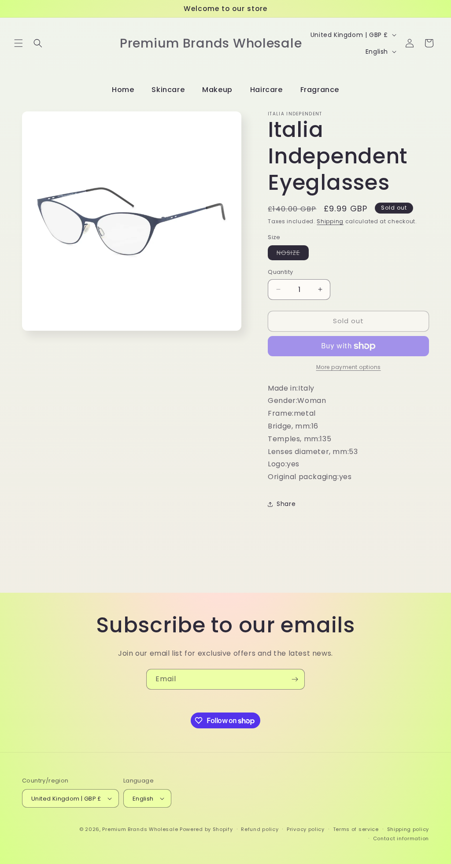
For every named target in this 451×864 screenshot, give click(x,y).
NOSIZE (293, 254)
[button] (18, 43)
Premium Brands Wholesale (140, 829)
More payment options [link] (348, 367)
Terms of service (356, 829)
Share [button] (286, 503)
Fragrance (319, 90)
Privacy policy (306, 829)
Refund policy (259, 829)
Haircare (266, 90)
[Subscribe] (294, 679)
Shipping (330, 221)
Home (123, 90)
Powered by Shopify (206, 829)
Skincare (168, 90)
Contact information (401, 838)
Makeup (217, 90)
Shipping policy (408, 829)
